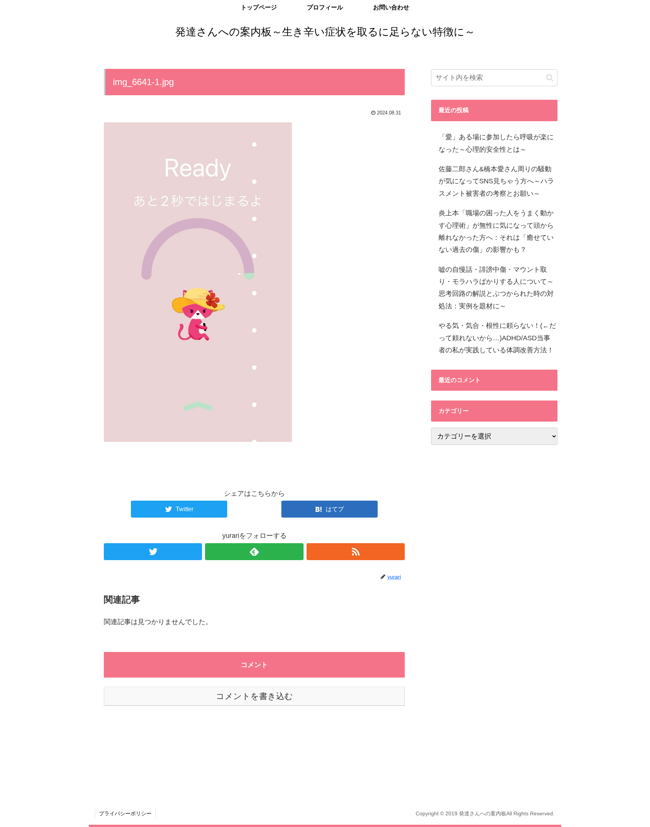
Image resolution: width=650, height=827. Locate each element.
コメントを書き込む (254, 696)
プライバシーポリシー (125, 813)
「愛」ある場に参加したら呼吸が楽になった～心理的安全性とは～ (496, 143)
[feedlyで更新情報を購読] (254, 551)
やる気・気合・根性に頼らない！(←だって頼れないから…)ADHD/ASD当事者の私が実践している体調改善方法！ (497, 338)
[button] (549, 77)
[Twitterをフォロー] (153, 551)
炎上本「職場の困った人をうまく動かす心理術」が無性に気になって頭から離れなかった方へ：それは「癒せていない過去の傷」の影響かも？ (496, 231)
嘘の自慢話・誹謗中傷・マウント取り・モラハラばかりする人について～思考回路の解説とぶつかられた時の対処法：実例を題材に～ (496, 288)
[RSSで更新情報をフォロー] (356, 551)
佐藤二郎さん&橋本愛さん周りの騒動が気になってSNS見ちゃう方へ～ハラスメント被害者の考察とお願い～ (496, 181)
